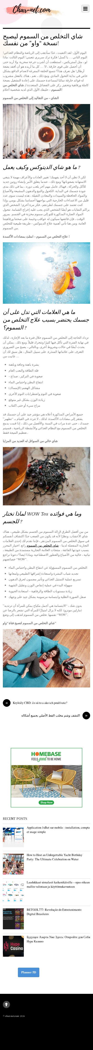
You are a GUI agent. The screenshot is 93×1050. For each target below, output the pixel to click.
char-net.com (12, 1016)
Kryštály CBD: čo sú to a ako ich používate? (36, 703)
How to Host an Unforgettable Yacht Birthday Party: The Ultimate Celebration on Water (54, 857)
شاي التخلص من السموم (43, 545)
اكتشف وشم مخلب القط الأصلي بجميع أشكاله (54, 715)
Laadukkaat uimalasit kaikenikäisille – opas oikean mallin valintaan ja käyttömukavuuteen (58, 884)
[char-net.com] (36, 13)
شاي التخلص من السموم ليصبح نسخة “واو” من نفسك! (43, 40)
